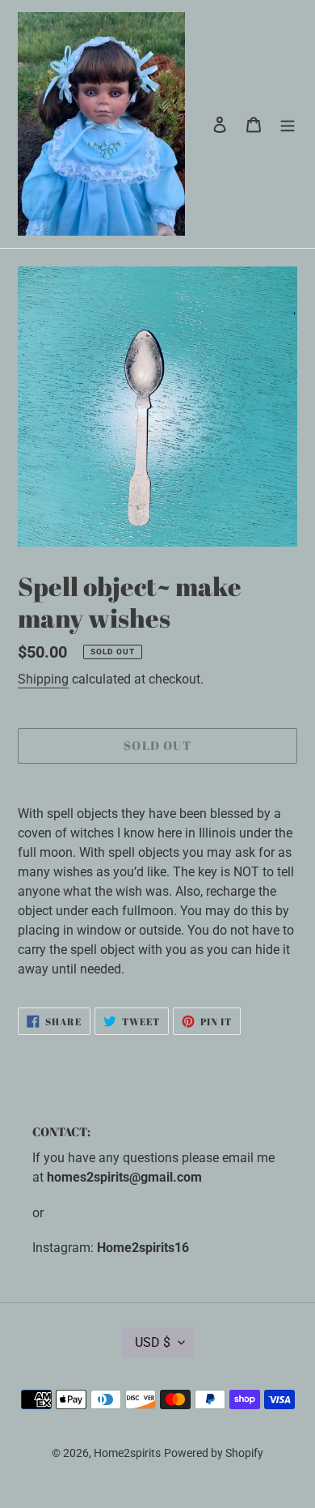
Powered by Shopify (213, 1452)
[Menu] (287, 124)
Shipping (43, 679)
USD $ (152, 1342)
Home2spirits (127, 1452)
